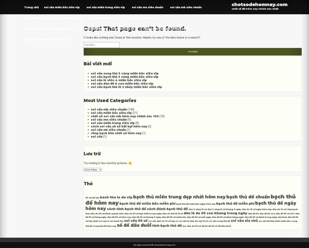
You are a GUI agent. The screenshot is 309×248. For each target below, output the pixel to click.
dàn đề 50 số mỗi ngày (199, 217)
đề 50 (205, 226)
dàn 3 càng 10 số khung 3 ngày (224, 209)
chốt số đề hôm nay (93, 28)
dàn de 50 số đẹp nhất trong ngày (143, 213)
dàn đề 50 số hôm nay (119, 217)
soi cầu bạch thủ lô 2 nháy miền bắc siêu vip (126, 87)
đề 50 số (212, 226)
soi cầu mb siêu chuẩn (186, 7)
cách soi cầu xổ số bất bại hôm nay (48, 28)
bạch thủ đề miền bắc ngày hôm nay (195, 204)
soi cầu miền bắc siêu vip (62, 7)
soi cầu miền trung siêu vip (106, 7)
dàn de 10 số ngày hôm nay (257, 209)
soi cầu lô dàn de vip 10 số (193, 221)
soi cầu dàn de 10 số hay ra (163, 221)
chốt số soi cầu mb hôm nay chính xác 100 (53, 18)
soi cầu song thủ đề (219, 221)
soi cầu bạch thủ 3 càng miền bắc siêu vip (124, 77)
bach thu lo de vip (116, 197)
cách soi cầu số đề (125, 28)
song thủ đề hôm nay (104, 226)
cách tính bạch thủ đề (126, 209)
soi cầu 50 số (136, 221)
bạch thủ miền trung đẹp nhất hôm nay (179, 196)
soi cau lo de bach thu (111, 221)
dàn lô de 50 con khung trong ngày (215, 213)
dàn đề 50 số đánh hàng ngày (228, 217)
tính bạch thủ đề (167, 226)
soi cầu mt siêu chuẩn (143, 18)
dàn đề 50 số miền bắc (174, 217)
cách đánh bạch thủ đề (167, 209)
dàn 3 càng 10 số (198, 209)
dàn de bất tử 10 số (172, 213)
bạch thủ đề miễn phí (235, 203)
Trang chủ (31, 7)
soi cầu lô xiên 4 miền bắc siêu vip (119, 80)
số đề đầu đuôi (134, 225)
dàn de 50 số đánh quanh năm (107, 213)
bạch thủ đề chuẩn (248, 196)
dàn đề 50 (253, 213)
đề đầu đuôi (224, 226)
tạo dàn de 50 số (192, 226)
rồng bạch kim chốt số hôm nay (165, 28)
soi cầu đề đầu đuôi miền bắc (275, 221)
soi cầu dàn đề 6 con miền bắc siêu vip (122, 83)
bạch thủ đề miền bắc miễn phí (147, 203)
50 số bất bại (92, 198)
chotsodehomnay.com (260, 4)
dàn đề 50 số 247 (285, 213)
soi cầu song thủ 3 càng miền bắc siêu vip (125, 73)
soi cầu (96, 136)
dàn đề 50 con (267, 213)
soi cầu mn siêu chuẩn (147, 7)
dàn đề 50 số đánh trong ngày (260, 217)
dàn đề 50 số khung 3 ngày (146, 217)
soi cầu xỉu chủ (244, 221)
